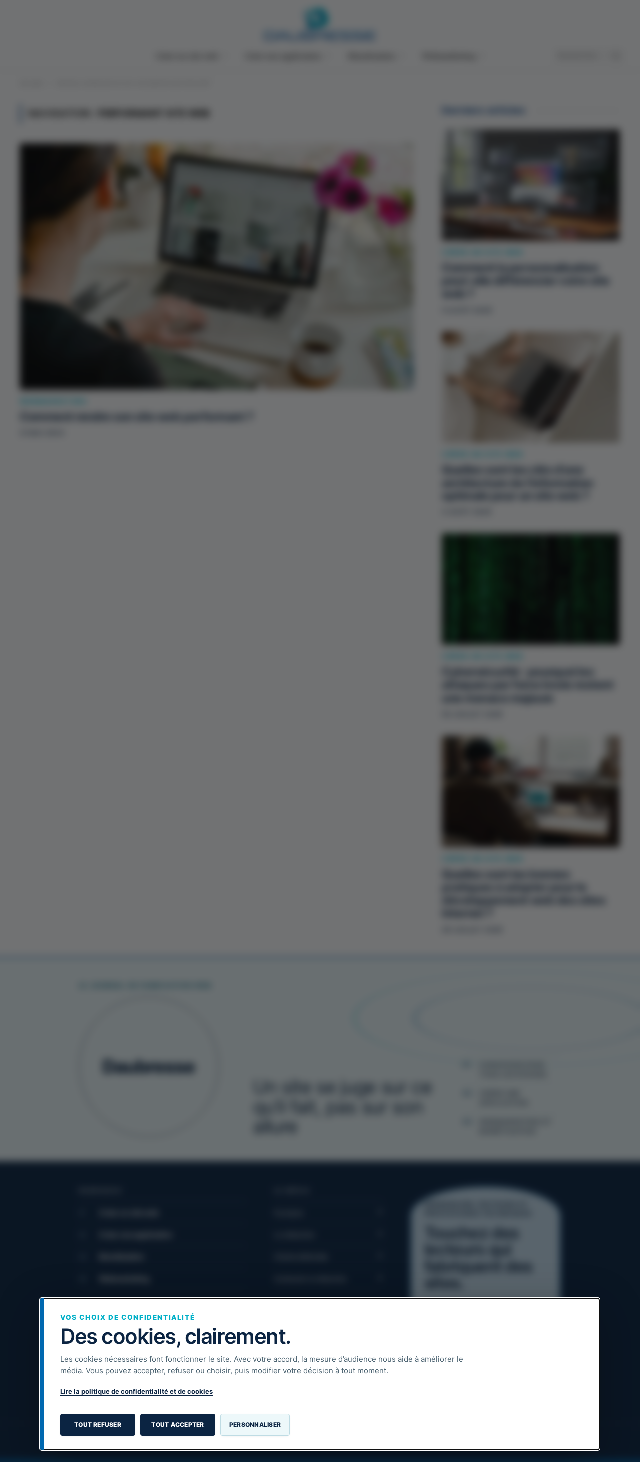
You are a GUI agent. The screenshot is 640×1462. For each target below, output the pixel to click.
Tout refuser (98, 1424)
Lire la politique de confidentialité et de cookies (136, 1391)
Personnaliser (255, 1424)
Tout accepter (178, 1424)
